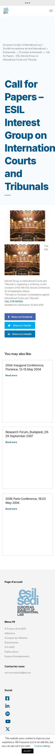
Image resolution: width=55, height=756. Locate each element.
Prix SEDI (10, 647)
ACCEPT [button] (28, 751)
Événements (11, 642)
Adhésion (10, 633)
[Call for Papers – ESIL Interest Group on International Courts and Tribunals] (27, 225)
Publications (11, 651)
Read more (11, 375)
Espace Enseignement (17, 656)
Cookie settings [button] (42, 745)
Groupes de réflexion (16, 638)
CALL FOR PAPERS (14, 301)
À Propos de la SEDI (15, 628)
